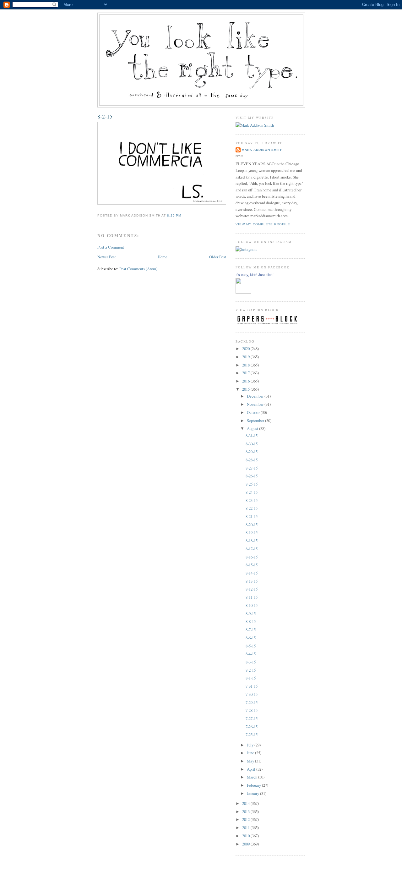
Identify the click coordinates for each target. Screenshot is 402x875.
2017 (246, 373)
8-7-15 (251, 629)
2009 (246, 844)
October (254, 412)
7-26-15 (252, 726)
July (250, 745)
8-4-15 (251, 654)
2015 (246, 389)
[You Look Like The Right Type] (243, 292)
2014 (246, 803)
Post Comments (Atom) (138, 269)
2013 (246, 811)
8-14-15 (252, 573)
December (255, 396)
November (255, 404)
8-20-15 (252, 524)
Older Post (217, 257)
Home (162, 257)
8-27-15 (252, 468)
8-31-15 (252, 435)
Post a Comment (110, 247)
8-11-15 (252, 597)
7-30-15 (252, 694)
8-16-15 (252, 557)
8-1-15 (251, 678)
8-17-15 (252, 549)
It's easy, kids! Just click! (255, 275)
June (251, 753)
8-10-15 (252, 605)
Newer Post (106, 257)
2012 (246, 819)
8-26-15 (252, 476)
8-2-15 (104, 116)
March (252, 777)
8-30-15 (252, 444)
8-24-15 (252, 492)
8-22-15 (252, 508)
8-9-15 (251, 613)
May (251, 761)
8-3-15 (251, 662)
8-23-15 (252, 500)
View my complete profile (263, 224)
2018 (246, 365)
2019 (246, 357)
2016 (246, 381)
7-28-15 (252, 710)
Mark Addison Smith (262, 149)
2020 (246, 348)
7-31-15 (252, 686)
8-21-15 (252, 516)
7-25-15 (252, 734)
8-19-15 (252, 532)
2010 (246, 836)
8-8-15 (251, 621)
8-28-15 (252, 460)
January (253, 793)
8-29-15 (252, 451)
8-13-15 (252, 581)
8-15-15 (252, 565)
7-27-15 (252, 718)
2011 (246, 827)
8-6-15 (251, 638)
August (253, 428)
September (256, 420)
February (254, 785)
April (251, 769)
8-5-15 (251, 646)
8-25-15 (252, 484)
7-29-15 (252, 702)
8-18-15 (252, 540)
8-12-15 (252, 589)
